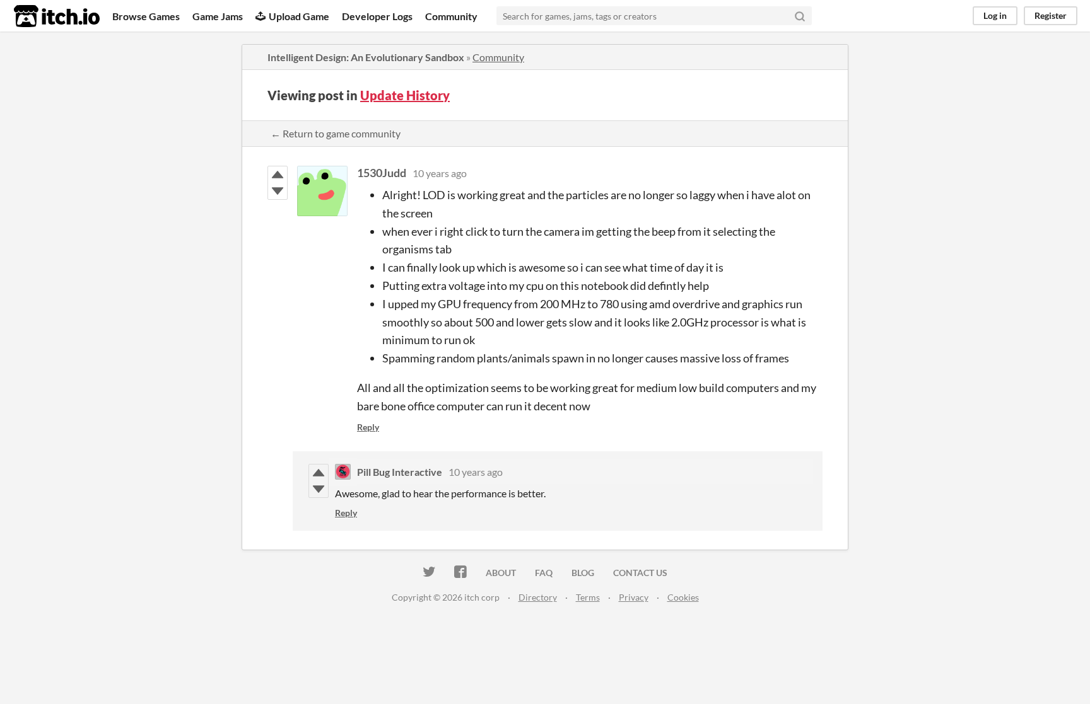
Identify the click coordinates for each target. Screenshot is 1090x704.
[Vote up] (277, 174)
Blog (582, 572)
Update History (405, 95)
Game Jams (217, 16)
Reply (368, 427)
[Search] (800, 15)
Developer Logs (377, 16)
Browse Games (146, 16)
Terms (588, 597)
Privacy (633, 597)
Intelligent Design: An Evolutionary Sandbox (365, 57)
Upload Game (299, 16)
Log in (995, 15)
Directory (538, 597)
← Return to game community (336, 133)
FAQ (544, 572)
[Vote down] (277, 191)
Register (1050, 15)
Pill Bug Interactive (399, 472)
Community (451, 16)
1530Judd (381, 173)
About (501, 572)
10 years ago (440, 173)
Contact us (640, 572)
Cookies (683, 597)
